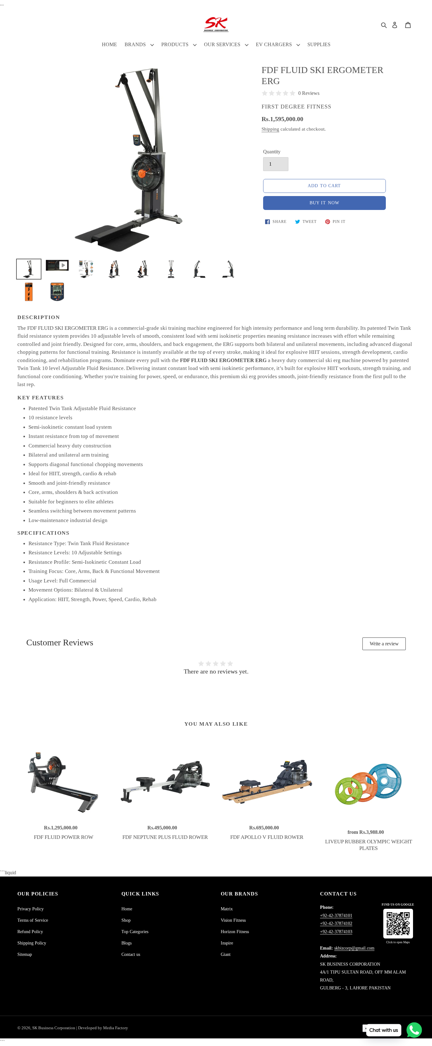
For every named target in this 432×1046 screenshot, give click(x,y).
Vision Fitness (233, 920)
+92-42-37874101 (336, 915)
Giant (226, 954)
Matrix (227, 909)
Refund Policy (30, 931)
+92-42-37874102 (336, 923)
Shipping (270, 129)
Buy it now (324, 202)
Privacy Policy (30, 909)
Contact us (130, 954)
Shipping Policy (31, 943)
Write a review (384, 643)
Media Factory (115, 1027)
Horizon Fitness (235, 931)
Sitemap (24, 954)
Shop (126, 920)
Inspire (227, 943)
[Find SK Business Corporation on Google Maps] (398, 923)
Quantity (272, 151)
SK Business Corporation (54, 1027)
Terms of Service (32, 920)
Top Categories (134, 931)
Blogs (126, 943)
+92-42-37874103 (336, 931)
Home (126, 909)
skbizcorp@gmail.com (354, 948)
